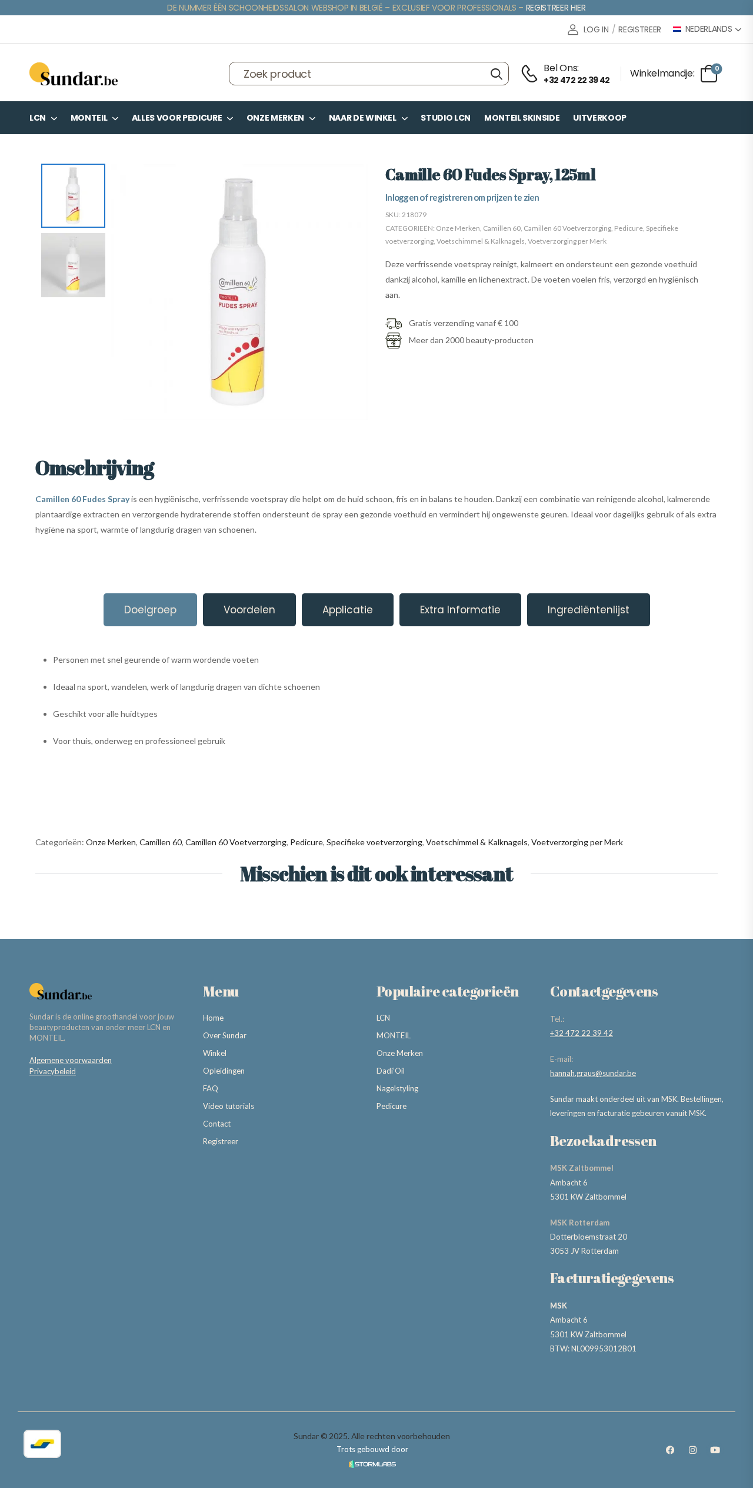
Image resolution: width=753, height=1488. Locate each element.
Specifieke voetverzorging (374, 842)
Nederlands (708, 29)
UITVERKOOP (600, 118)
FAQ (210, 1088)
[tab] (150, 609)
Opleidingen (224, 1070)
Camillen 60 (502, 228)
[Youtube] (715, 1450)
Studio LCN (446, 118)
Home (213, 1017)
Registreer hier (556, 8)
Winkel (214, 1053)
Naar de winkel (363, 118)
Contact (217, 1123)
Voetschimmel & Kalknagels (481, 241)
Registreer (220, 1141)
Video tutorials (228, 1106)
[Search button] (496, 73)
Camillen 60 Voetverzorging (567, 228)
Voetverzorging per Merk (567, 241)
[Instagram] (692, 1450)
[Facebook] (670, 1450)
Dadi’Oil (390, 1070)
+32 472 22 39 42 (581, 1033)
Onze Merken (275, 118)
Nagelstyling (397, 1088)
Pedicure (628, 228)
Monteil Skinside (521, 118)
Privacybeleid (52, 1071)
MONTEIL (89, 118)
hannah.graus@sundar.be (593, 1073)
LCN (37, 118)
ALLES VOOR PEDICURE (177, 118)
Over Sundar (224, 1035)
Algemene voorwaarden (70, 1060)
